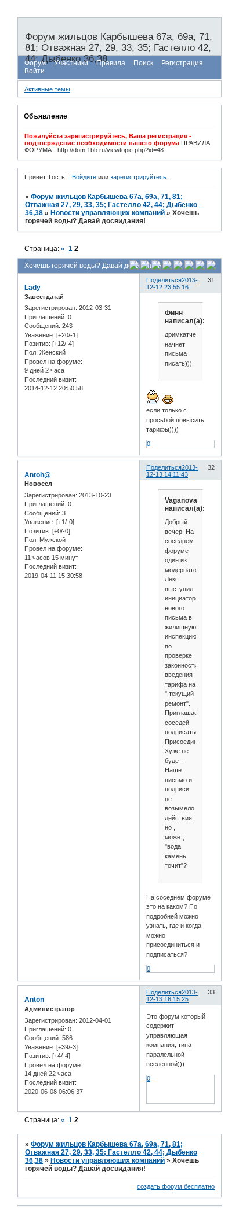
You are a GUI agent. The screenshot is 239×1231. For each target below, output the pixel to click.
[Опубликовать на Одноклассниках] (167, 267)
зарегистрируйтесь (138, 177)
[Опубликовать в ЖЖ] (200, 267)
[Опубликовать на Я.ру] (189, 267)
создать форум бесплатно (176, 1186)
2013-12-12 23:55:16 (172, 283)
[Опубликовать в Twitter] (156, 267)
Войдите (84, 177)
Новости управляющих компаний (107, 213)
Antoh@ (37, 475)
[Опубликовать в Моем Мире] (178, 267)
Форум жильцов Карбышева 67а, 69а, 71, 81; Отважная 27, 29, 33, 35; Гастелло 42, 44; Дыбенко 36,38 (111, 205)
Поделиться (164, 280)
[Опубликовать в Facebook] (145, 267)
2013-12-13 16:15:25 (172, 996)
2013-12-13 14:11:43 (172, 471)
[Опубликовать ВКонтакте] (134, 267)
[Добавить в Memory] (211, 267)
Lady (32, 287)
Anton (34, 1000)
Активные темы (47, 89)
